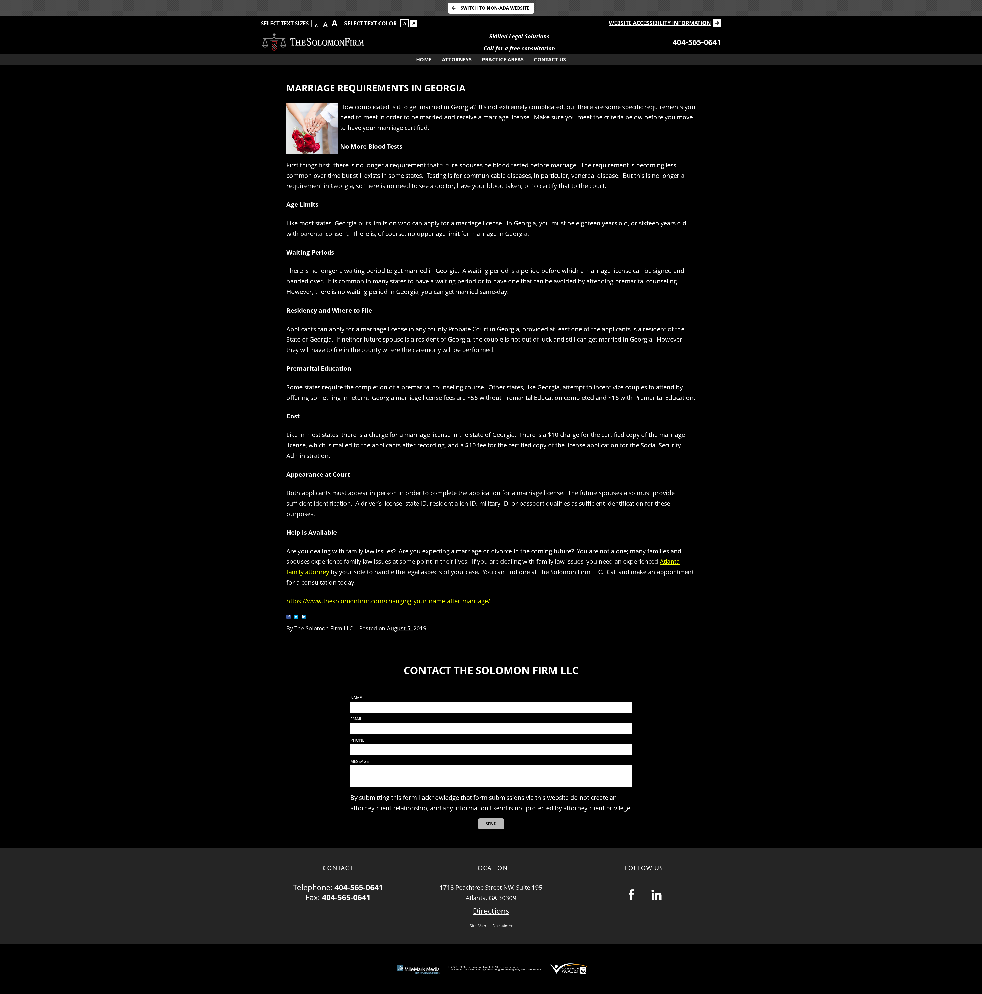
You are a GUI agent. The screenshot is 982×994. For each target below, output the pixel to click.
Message (359, 761)
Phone (357, 740)
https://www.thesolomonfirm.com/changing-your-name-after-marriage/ (388, 601)
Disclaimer (502, 926)
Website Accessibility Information (660, 22)
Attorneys (457, 59)
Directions (491, 911)
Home (424, 59)
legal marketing (490, 969)
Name (356, 698)
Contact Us (550, 59)
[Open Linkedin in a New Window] (656, 894)
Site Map (478, 926)
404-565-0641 (697, 42)
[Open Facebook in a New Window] (631, 894)
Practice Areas (503, 59)
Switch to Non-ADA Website (495, 8)
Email (356, 719)
